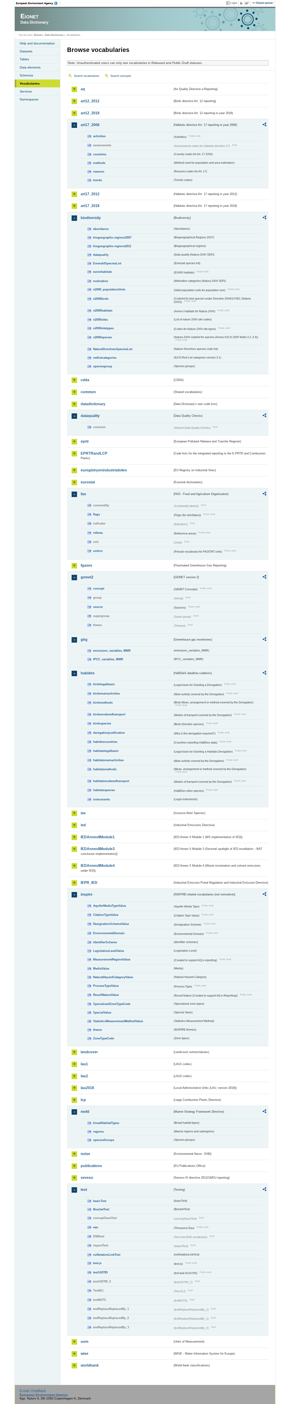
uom (84, 1341)
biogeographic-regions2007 (112, 237)
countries (99, 154)
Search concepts (120, 76)
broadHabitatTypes (106, 1123)
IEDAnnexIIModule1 (98, 837)
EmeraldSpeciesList (107, 263)
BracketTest (101, 1209)
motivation (100, 281)
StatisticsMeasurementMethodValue (118, 1021)
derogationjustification (109, 732)
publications (91, 1166)
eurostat (88, 482)
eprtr (85, 441)
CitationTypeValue (105, 914)
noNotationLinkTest (106, 1254)
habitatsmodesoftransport (111, 781)
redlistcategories (104, 357)
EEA (38, 3)
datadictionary (93, 404)
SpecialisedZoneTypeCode (111, 1004)
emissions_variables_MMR (111, 650)
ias (83, 813)
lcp (83, 1100)
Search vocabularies (86, 76)
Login (233, 3)
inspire (86, 894)
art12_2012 (90, 101)
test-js (97, 1263)
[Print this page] (241, 3)
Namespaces (29, 99)
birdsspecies (102, 723)
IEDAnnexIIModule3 (98, 849)
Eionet (38, 35)
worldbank (90, 1365)
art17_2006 (90, 125)
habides (87, 673)
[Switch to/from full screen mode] (247, 3)
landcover (89, 1052)
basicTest (99, 1201)
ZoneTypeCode (103, 1038)
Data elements (30, 67)
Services (26, 91)
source (98, 607)
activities (99, 136)
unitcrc (98, 551)
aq (83, 89)
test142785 (100, 1272)
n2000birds (101, 298)
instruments (101, 799)
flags (96, 514)
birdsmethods (103, 702)
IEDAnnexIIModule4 (98, 866)
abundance (101, 229)
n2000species (102, 337)
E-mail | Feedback (33, 1390)
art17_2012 (90, 194)
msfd (85, 1112)
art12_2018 (90, 113)
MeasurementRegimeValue (111, 959)
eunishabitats (102, 271)
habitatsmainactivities (108, 760)
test (84, 1190)
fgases (86, 565)
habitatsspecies (104, 790)
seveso (87, 1178)
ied (83, 825)
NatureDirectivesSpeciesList (112, 349)
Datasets (26, 51)
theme (97, 1029)
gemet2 (87, 577)
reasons (98, 171)
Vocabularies (30, 83)
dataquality (101, 254)
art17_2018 (90, 206)
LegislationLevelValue (108, 951)
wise (84, 1353)
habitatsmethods (104, 769)
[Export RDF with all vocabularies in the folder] (264, 125)
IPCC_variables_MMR (108, 659)
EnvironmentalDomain (109, 933)
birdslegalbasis (104, 684)
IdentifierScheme (105, 942)
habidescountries (105, 741)
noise (85, 1154)
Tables (24, 59)
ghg (84, 639)
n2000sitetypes (103, 328)
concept (98, 588)
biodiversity (91, 218)
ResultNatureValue (106, 995)
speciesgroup (102, 366)
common (88, 392)
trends (97, 180)
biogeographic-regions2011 (112, 246)
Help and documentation (37, 43)
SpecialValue (102, 1012)
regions (98, 1131)
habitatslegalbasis (105, 751)
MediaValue (101, 968)
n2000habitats (102, 310)
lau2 (84, 1076)
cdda (85, 380)
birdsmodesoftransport (109, 714)
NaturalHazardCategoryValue (113, 977)
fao (83, 494)
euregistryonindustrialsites (104, 470)
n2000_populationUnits (109, 289)
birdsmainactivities (106, 693)
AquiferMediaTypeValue (109, 905)
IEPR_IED (89, 883)
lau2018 (87, 1088)
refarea (98, 532)
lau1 (84, 1064)
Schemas (26, 75)
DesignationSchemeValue (111, 924)
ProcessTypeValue (106, 985)
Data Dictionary (54, 35)
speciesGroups (103, 1140)
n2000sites (100, 319)
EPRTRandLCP (94, 453)
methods (99, 163)
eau (95, 1227)
